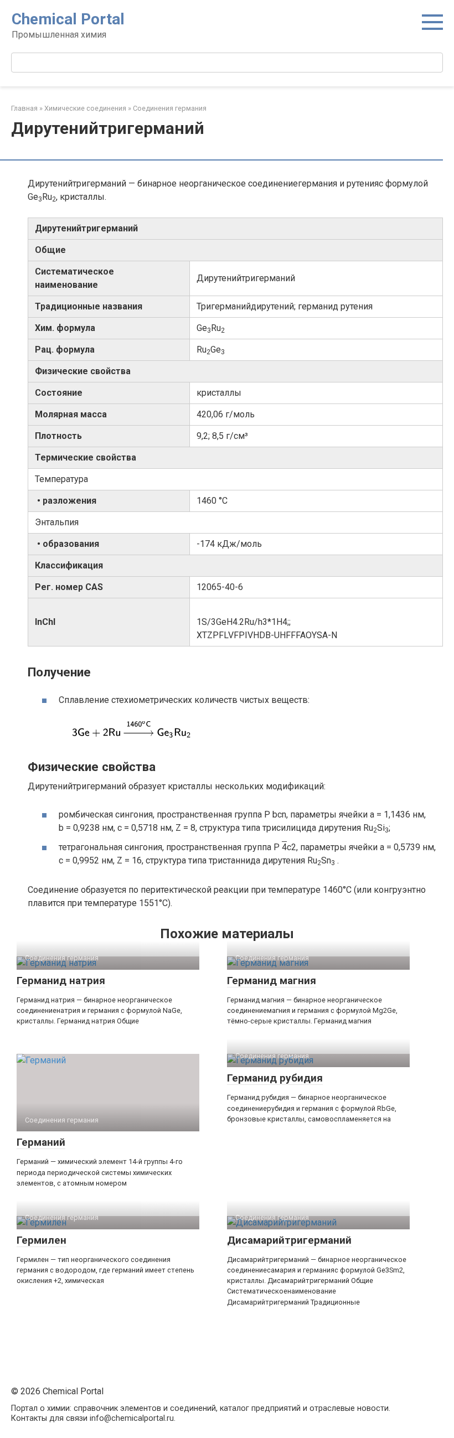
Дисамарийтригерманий (289, 1240)
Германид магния (271, 980)
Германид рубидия (275, 1078)
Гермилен (41, 1240)
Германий (41, 1142)
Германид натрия (61, 980)
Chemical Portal (68, 19)
